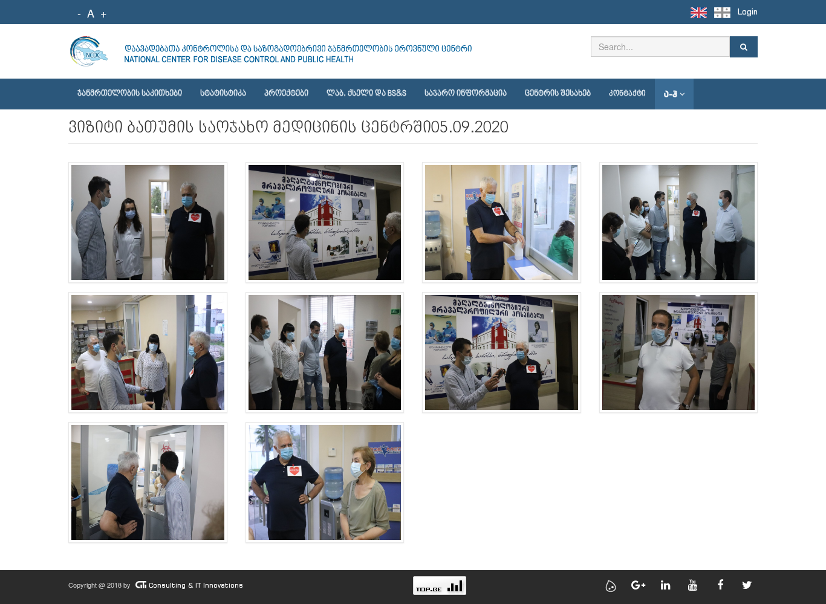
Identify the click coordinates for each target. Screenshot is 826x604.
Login (748, 12)
